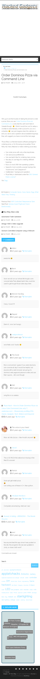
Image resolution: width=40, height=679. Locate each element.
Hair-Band (14, 585)
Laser (3, 589)
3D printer (6, 570)
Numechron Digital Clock (24, 635)
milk (35, 589)
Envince (33, 674)
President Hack (12, 654)
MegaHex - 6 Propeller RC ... (20, 625)
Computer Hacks (15, 192)
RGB (3, 597)
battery (33, 574)
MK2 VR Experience (23, 650)
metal (31, 589)
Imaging (20, 585)
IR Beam (32, 585)
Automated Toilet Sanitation (11, 217)
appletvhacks (11, 573)
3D (2, 570)
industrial (25, 585)
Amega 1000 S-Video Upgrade (12, 224)
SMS (15, 597)
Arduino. (25, 574)
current (3, 581)
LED (7, 589)
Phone (15, 592)
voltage (12, 600)
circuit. (22, 577)
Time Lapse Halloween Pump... (16, 647)
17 (24, 83)
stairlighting (24, 596)
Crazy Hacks (26, 192)
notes (11, 592)
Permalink (28, 251)
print (24, 592)
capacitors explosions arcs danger (10, 577)
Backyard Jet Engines (11, 627)
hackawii (6, 584)
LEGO (21, 589)
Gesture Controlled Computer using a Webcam (18, 231)
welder (18, 600)
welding (23, 600)
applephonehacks (15, 570)
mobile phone (5, 592)
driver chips (14, 581)
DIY (8, 581)
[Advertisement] (20, 33)
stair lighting (5, 600)
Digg (5, 180)
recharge (34, 592)
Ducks (19, 581)
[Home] (4, 68)
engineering (25, 581)
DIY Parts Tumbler (16, 620)
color (27, 577)
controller (33, 578)
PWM (29, 592)
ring (6, 597)
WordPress (26, 676)
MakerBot (26, 589)
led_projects (15, 589)
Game (32, 581)
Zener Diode (29, 600)
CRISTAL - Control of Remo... (15, 629)
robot (10, 597)
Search (4, 561)
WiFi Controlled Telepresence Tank (23, 201)
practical (20, 592)
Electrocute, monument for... (16, 637)
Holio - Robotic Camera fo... (16, 643)
